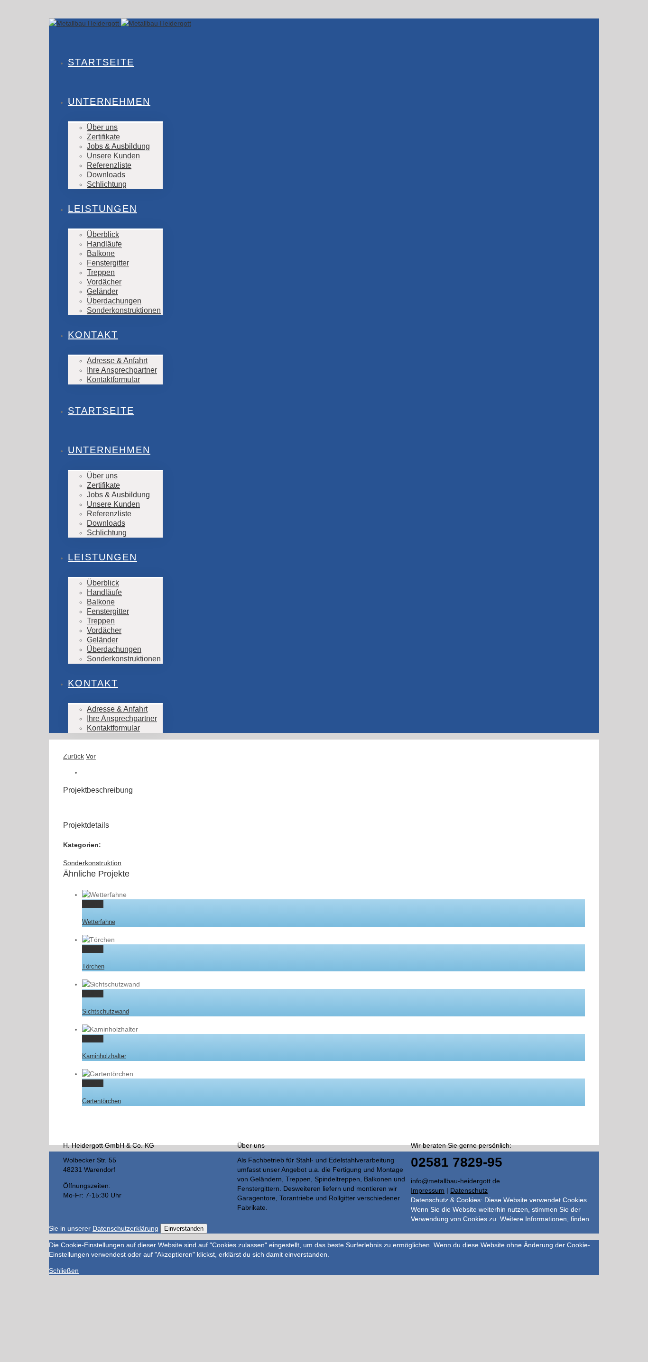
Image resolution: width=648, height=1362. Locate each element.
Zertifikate (103, 137)
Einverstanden (184, 1228)
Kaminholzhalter (104, 1056)
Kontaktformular (113, 379)
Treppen (101, 272)
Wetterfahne (98, 921)
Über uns (102, 127)
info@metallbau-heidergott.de (455, 1181)
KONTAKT (93, 334)
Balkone (101, 253)
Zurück (73, 756)
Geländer (102, 291)
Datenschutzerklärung (125, 1228)
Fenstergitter (108, 263)
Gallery (92, 904)
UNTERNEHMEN (109, 101)
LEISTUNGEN (102, 208)
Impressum (427, 1190)
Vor (91, 756)
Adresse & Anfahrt (117, 360)
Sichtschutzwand (105, 1011)
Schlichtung (107, 184)
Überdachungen (114, 301)
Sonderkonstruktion (92, 863)
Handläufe (104, 244)
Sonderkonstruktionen (124, 310)
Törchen (93, 966)
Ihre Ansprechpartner (122, 370)
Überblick (103, 234)
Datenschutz (469, 1190)
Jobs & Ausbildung (118, 146)
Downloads (106, 175)
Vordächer (104, 282)
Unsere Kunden (113, 156)
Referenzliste (109, 165)
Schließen (64, 1270)
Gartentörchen (101, 1101)
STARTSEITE (101, 62)
